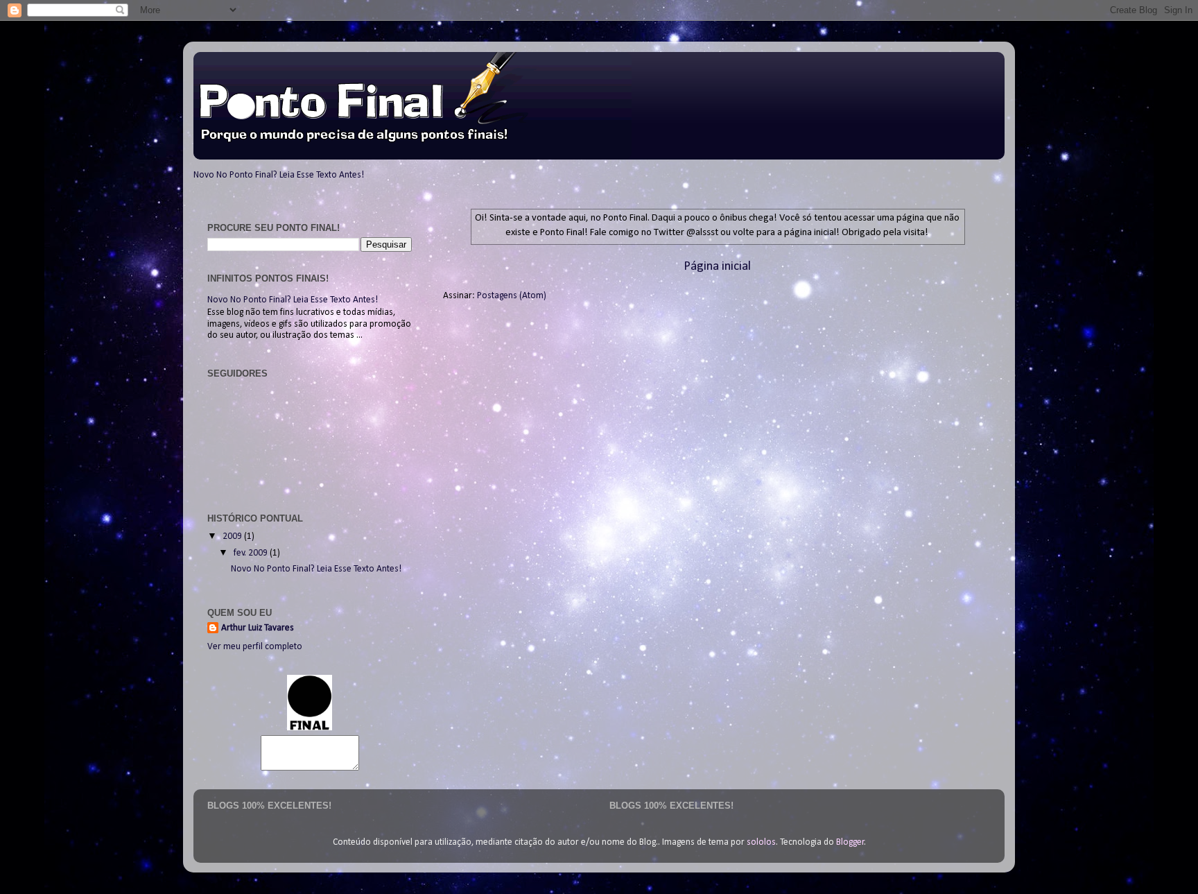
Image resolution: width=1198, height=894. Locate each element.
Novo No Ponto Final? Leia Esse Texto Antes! (278, 175)
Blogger (850, 842)
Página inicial (717, 266)
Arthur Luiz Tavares (257, 628)
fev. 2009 (252, 553)
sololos (761, 842)
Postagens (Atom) (511, 295)
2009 (233, 536)
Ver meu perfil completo (254, 646)
